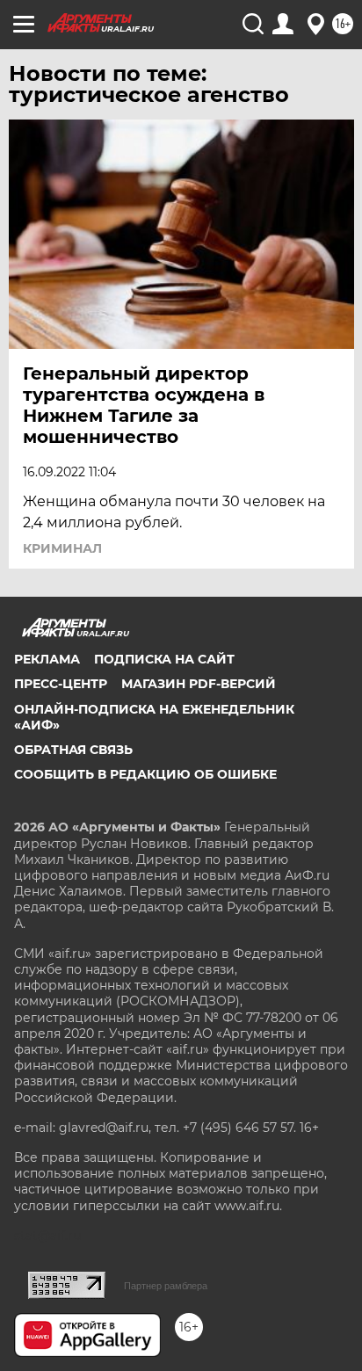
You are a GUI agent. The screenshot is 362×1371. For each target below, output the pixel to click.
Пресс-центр (60, 684)
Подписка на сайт (164, 659)
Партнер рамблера (165, 1285)
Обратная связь (73, 750)
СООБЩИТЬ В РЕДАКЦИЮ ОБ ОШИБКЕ (145, 774)
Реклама (47, 659)
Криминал (62, 548)
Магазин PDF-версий (198, 684)
